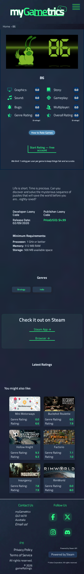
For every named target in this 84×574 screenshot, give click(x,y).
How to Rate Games (42, 132)
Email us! (21, 524)
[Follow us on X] (67, 520)
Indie (42, 289)
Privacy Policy (23, 549)
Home (6, 26)
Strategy (21, 289)
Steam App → (42, 330)
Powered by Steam (62, 554)
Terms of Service (21, 555)
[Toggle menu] (76, 6)
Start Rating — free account (42, 148)
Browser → (42, 338)
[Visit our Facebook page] (53, 520)
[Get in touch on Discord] (67, 535)
